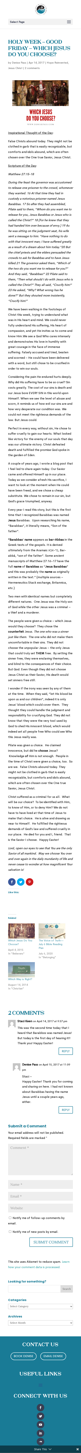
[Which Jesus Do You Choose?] (21, 931)
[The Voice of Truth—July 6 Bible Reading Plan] (52, 931)
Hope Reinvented (57, 62)
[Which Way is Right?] (21, 969)
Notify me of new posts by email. (35, 1232)
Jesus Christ (15, 68)
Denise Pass (19, 62)
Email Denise (53, 1356)
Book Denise (23, 1356)
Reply (66, 1051)
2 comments (32, 68)
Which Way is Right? (20, 979)
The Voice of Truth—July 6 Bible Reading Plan (51, 944)
